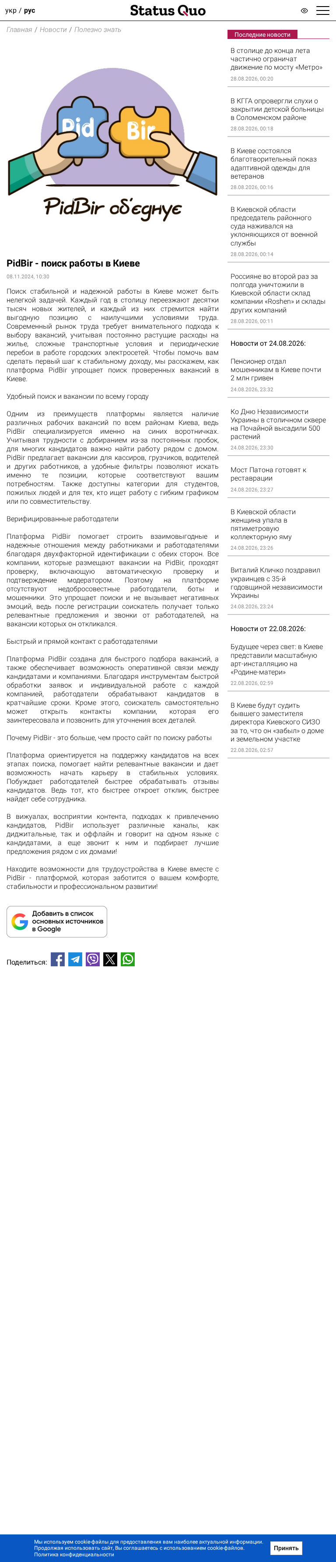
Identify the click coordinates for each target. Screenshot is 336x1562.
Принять (286, 1547)
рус (29, 10)
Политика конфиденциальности (74, 1554)
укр (11, 10)
